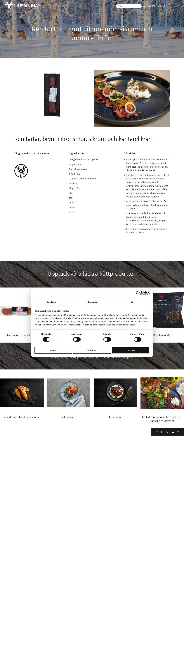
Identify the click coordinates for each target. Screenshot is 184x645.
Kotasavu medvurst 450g (21, 335)
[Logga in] (176, 6)
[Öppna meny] (170, 6)
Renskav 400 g (162, 335)
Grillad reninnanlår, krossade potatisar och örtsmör (162, 419)
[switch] (77, 339)
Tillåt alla (131, 350)
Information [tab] (92, 302)
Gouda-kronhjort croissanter (21, 417)
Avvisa (53, 350)
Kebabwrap (115, 417)
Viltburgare (68, 417)
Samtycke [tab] (51, 302)
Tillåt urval (92, 350)
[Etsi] (144, 6)
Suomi (152, 6)
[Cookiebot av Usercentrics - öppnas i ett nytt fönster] (138, 293)
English (161, 6)
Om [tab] (132, 302)
